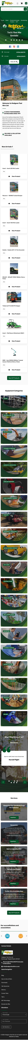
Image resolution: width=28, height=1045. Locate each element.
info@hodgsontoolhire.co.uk (11, 966)
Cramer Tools (4, 993)
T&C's (2, 997)
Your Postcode (6, 1019)
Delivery (3, 989)
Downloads (4, 982)
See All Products (14, 378)
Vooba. (17, 1036)
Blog (2, 975)
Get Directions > (6, 1027)
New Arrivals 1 (7, 147)
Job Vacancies (5, 986)
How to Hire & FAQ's (6, 979)
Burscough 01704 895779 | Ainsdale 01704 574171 (13, 962)
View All (13, 62)
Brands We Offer (5, 1004)
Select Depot (5, 1012)
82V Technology (5, 1000)
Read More (13, 817)
